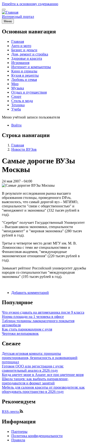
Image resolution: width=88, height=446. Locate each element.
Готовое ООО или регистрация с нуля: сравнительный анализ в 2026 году (33, 368)
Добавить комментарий (30, 293)
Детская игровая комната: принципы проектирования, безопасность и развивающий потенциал (39, 357)
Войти (16, 125)
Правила (18, 440)
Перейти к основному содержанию (30, 4)
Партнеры (19, 432)
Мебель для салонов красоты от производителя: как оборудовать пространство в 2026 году (43, 389)
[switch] (4, 9)
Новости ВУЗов (24, 149)
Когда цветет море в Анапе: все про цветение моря (43, 375)
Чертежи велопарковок (20, 333)
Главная (17, 145)
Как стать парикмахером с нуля (27, 329)
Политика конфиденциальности (37, 436)
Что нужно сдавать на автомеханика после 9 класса (43, 312)
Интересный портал (18, 17)
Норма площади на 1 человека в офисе (33, 317)
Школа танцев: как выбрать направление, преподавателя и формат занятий (35, 381)
